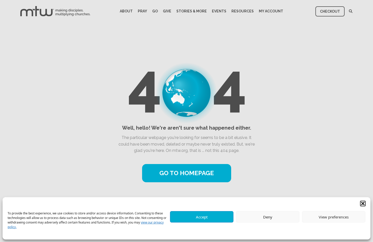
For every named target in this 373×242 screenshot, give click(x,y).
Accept (202, 216)
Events (219, 11)
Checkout (330, 11)
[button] (362, 203)
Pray (142, 11)
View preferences (334, 216)
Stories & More (191, 11)
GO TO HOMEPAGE (186, 173)
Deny (267, 216)
